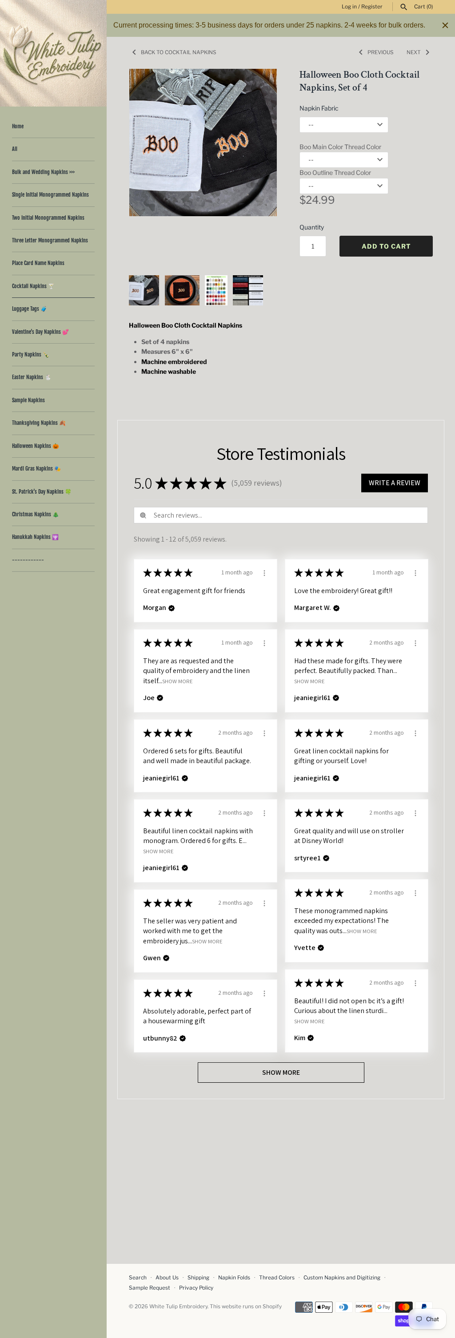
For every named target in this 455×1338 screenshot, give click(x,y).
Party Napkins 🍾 (30, 354)
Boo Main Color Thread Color (340, 146)
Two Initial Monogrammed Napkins (48, 217)
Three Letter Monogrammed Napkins (50, 240)
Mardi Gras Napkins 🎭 (36, 468)
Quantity (311, 227)
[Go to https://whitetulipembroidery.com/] (53, 53)
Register (372, 7)
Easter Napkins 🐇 (31, 377)
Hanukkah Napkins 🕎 (35, 537)
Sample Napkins (28, 400)
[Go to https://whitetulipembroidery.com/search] (403, 7)
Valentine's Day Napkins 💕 (40, 332)
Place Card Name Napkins (38, 263)
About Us (167, 1278)
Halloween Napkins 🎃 (35, 446)
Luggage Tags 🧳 (29, 308)
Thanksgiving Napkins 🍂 (39, 423)
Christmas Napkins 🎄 (35, 514)
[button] (258, 167)
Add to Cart (386, 246)
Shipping (198, 1278)
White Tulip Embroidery (178, 1306)
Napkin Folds (234, 1278)
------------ (28, 560)
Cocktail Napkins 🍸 (33, 286)
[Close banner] (445, 25)
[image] (203, 142)
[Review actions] (264, 572)
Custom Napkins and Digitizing (341, 1278)
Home (18, 126)
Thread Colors (277, 1278)
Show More (177, 680)
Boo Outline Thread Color (335, 172)
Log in (349, 7)
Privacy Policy (196, 1288)
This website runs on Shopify (246, 1306)
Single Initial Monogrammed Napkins (50, 194)
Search (138, 1278)
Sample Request (149, 1288)
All (14, 149)
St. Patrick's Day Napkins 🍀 (42, 491)
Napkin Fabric (319, 108)
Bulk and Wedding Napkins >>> (43, 172)
